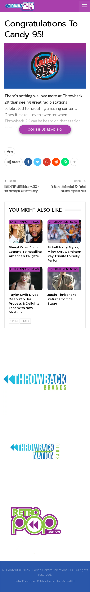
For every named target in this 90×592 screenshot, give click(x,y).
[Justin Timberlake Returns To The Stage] (64, 278)
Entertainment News (24, 221)
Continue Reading (45, 129)
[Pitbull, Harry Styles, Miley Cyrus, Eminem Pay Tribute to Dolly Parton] (64, 231)
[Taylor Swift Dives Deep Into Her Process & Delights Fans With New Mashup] (25, 278)
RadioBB (68, 581)
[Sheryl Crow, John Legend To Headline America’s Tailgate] (25, 231)
